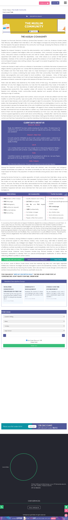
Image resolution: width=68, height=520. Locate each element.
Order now (43, 3)
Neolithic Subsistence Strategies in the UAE (13, 289)
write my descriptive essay (23, 274)
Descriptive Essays (36, 16)
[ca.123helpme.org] (52, 467)
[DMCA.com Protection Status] (34, 495)
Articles (35, 507)
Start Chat (57, 259)
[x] (34, 518)
